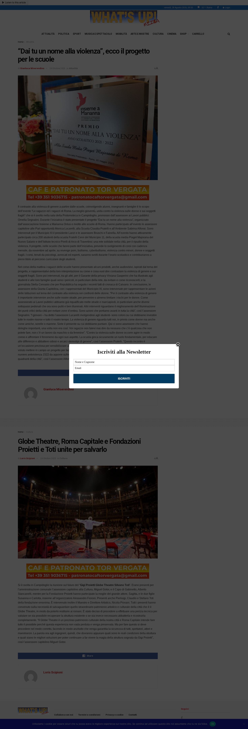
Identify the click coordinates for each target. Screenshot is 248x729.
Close (178, 344)
